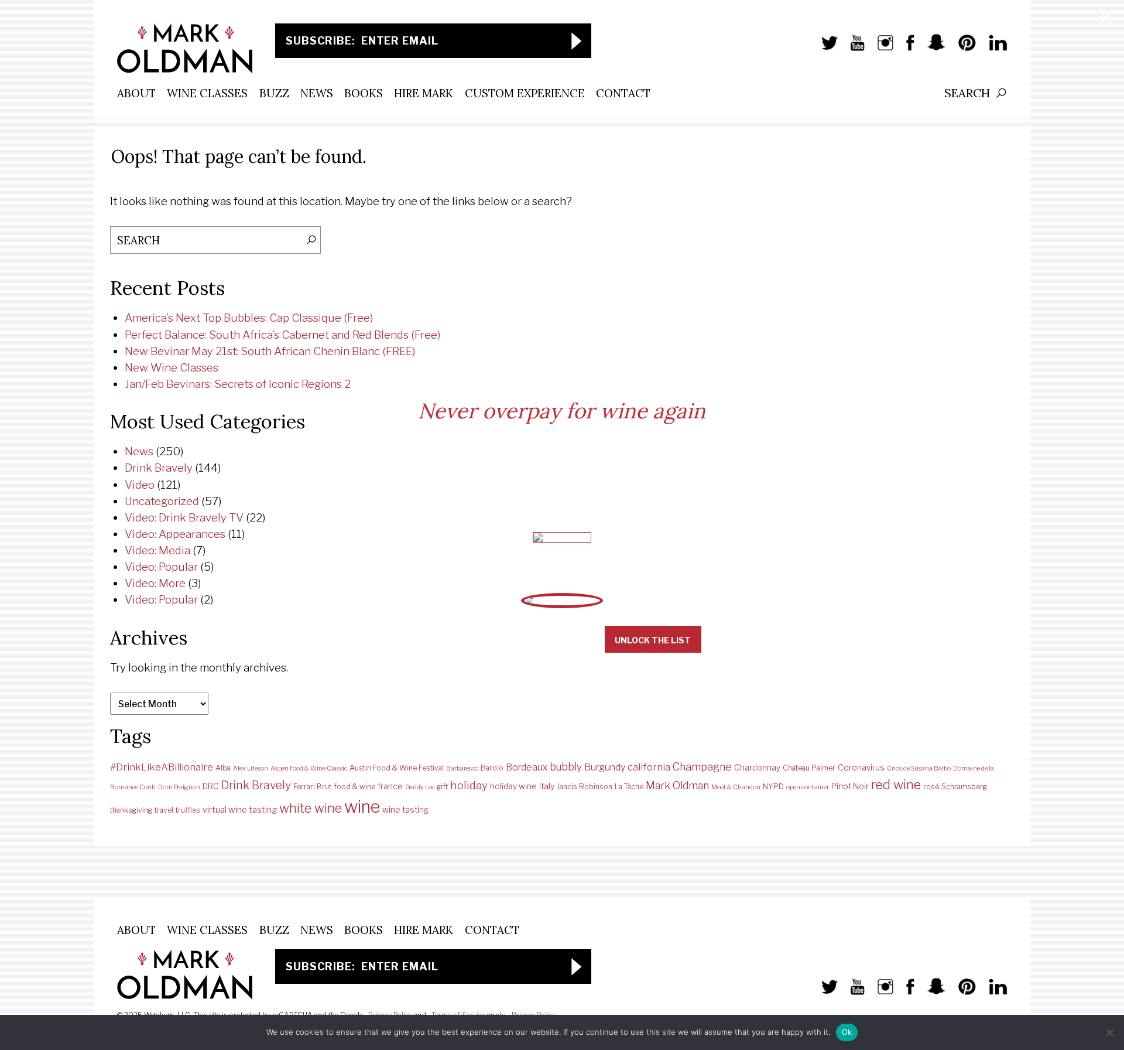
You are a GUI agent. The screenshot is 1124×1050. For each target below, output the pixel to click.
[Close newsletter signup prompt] (1105, 19)
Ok (847, 1032)
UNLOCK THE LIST (653, 640)
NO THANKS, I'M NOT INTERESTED (505, 640)
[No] (1109, 1032)
